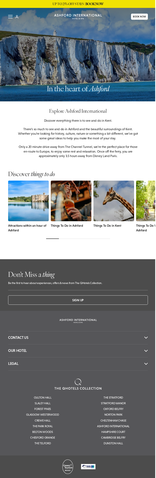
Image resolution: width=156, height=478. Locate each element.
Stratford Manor (113, 403)
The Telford (43, 443)
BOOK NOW (138, 16)
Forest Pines (42, 409)
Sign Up (78, 300)
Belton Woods (42, 432)
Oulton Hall (42, 397)
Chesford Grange (42, 437)
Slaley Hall (42, 403)
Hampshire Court (113, 432)
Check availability (128, 471)
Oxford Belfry (113, 409)
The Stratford (113, 397)
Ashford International (113, 426)
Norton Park (113, 414)
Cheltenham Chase (113, 420)
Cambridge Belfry (113, 437)
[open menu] (9, 16)
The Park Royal (43, 426)
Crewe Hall (43, 420)
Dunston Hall (113, 443)
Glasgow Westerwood (42, 414)
